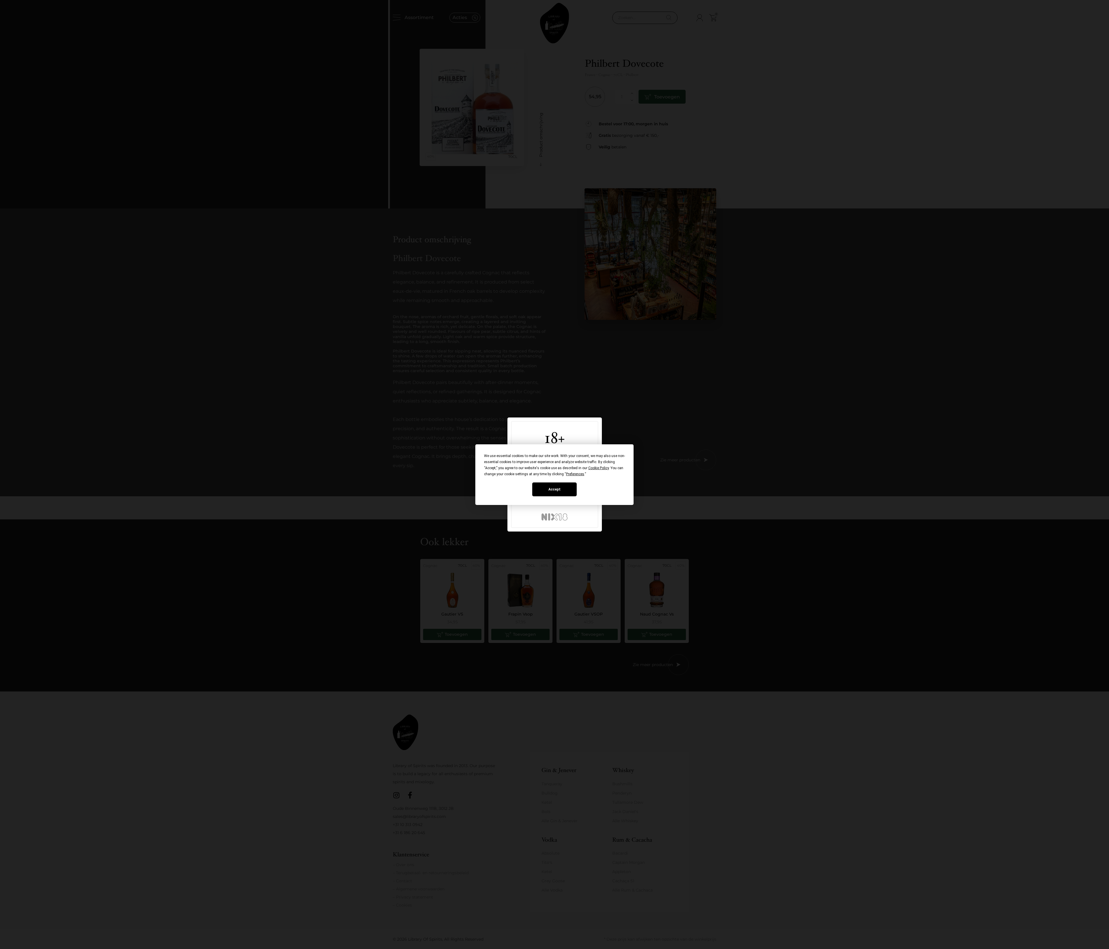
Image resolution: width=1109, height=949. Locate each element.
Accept (554, 489)
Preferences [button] (575, 474)
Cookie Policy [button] (598, 468)
